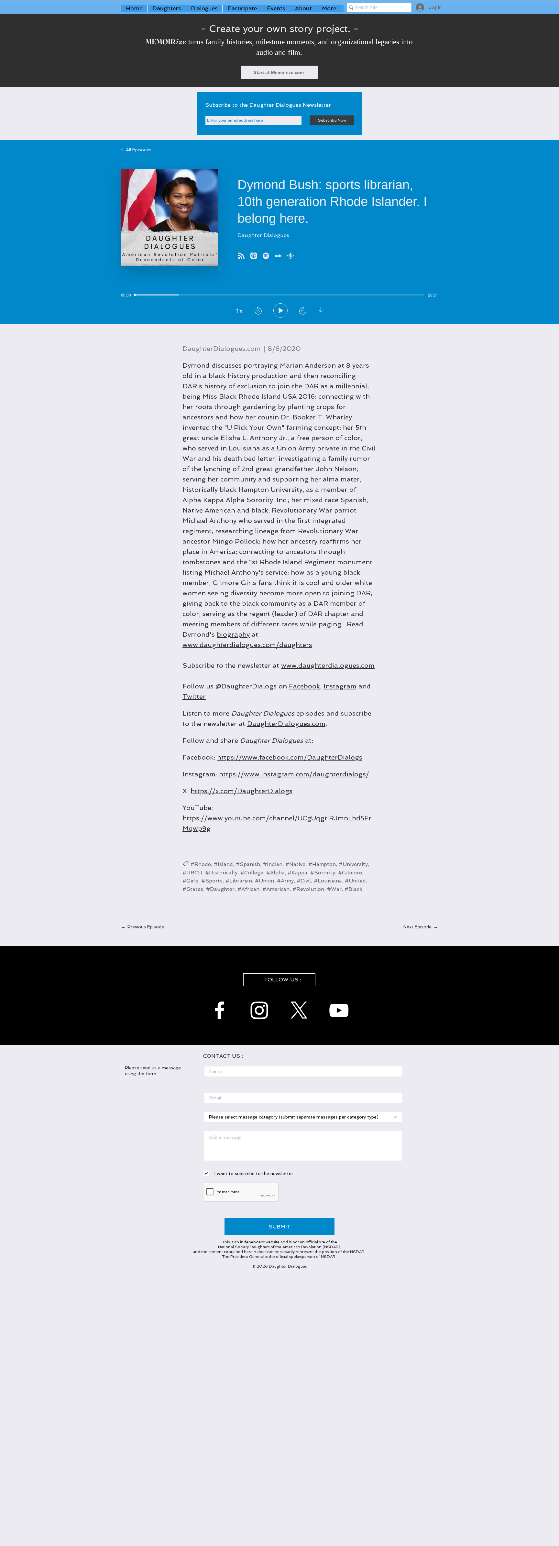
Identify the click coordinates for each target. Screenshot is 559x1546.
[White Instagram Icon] (259, 1010)
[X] (299, 1010)
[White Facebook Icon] (219, 1010)
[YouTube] (339, 1010)
